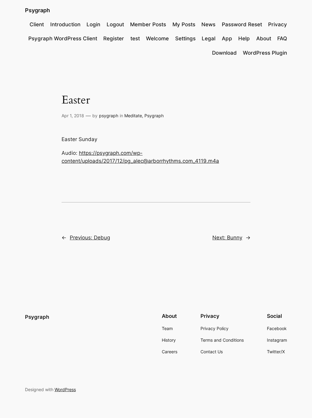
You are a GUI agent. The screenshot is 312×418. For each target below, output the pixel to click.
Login (93, 24)
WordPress (65, 389)
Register (113, 38)
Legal (208, 38)
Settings (185, 38)
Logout (115, 24)
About (263, 38)
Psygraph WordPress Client (62, 38)
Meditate (133, 115)
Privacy (277, 24)
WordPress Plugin (265, 53)
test (135, 38)
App (227, 38)
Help (244, 38)
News (208, 24)
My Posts (183, 24)
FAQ (282, 38)
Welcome (157, 38)
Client (37, 24)
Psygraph (37, 10)
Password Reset (242, 24)
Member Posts (148, 24)
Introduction (65, 24)
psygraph (108, 115)
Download (224, 53)
